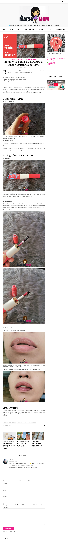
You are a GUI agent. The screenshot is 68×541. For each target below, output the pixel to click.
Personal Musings (60, 29)
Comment (5, 507)
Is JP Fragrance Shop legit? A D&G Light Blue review (23, 443)
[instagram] (64, 1)
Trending (34, 59)
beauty (5, 422)
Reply (43, 459)
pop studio (20, 422)
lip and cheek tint (12, 422)
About (5, 29)
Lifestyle (18, 29)
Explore (11, 29)
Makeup (28, 59)
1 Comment (27, 68)
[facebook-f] (3, 538)
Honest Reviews (20, 59)
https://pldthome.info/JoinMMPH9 (56, 53)
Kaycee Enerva (7, 425)
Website (5, 496)
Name (5, 483)
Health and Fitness (30, 29)
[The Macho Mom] (34, 15)
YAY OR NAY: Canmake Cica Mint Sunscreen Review (37, 443)
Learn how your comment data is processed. (33, 532)
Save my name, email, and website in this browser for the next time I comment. (22, 505)
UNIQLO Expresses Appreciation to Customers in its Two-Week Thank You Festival (9, 445)
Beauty (41, 29)
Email (5, 490)
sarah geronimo (32, 422)
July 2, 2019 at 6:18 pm (13, 461)
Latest (49, 29)
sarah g (25, 422)
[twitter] (62, 1)
